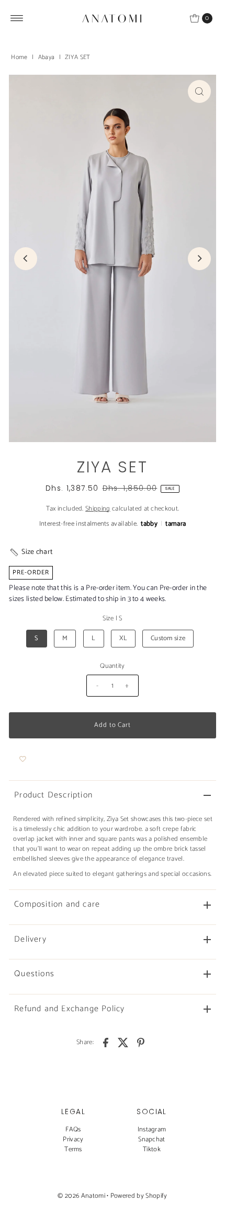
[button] (30, 552)
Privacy (73, 1139)
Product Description (53, 795)
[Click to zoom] (199, 91)
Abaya (46, 57)
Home (19, 57)
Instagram (152, 1129)
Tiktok (152, 1149)
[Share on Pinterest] (141, 1042)
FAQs (73, 1129)
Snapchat (151, 1139)
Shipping (97, 508)
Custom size (168, 638)
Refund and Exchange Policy (69, 1009)
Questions (34, 974)
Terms (73, 1149)
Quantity (112, 666)
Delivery (30, 939)
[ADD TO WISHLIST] (23, 759)
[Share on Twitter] (123, 1042)
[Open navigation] (17, 18)
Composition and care (57, 904)
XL (123, 638)
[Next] (199, 258)
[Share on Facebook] (106, 1042)
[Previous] (25, 258)
